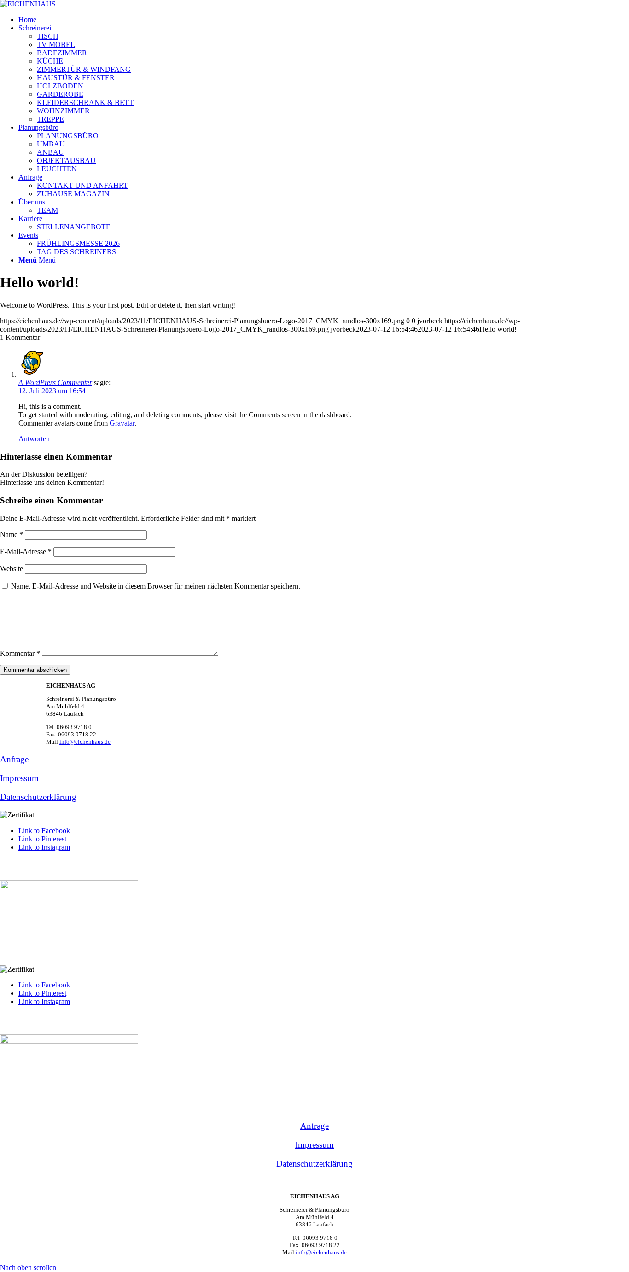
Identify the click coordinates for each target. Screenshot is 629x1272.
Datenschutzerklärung (38, 797)
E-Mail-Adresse (26, 551)
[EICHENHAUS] (28, 4)
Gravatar (122, 423)
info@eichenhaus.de (85, 741)
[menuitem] (323, 20)
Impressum (19, 778)
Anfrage (14, 759)
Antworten (34, 439)
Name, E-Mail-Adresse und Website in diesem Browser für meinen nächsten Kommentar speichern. (155, 586)
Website (11, 568)
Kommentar (20, 653)
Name (11, 534)
